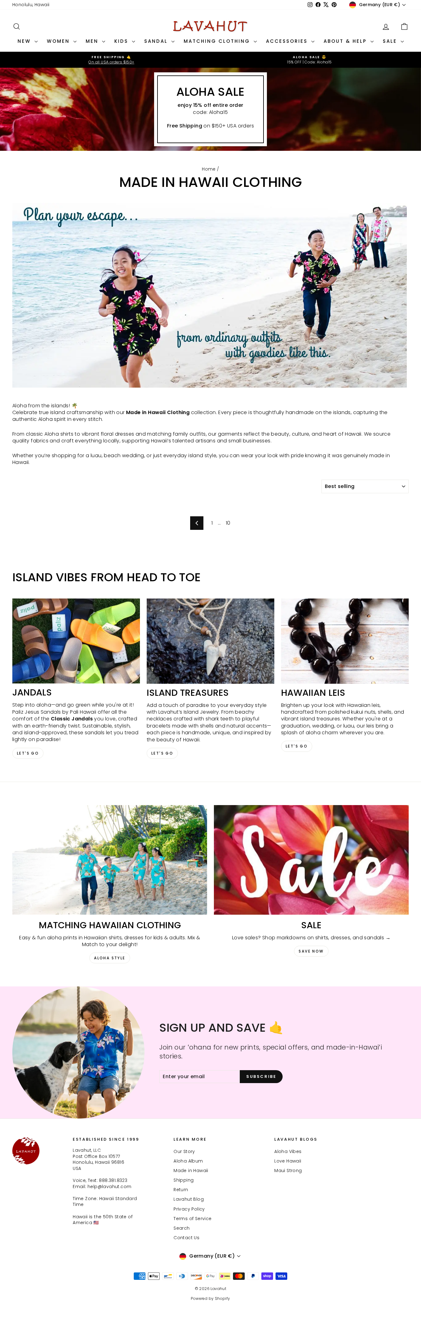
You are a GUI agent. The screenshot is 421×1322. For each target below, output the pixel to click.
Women (59, 41)
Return (181, 1190)
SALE (391, 41)
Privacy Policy (189, 1209)
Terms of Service (192, 1218)
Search (182, 1228)
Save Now (311, 951)
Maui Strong (288, 1170)
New (25, 41)
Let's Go (28, 753)
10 (228, 522)
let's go (162, 753)
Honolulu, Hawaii (30, 5)
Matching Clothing (218, 41)
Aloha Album (188, 1161)
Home (209, 169)
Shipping (184, 1180)
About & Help (346, 41)
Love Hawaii (287, 1161)
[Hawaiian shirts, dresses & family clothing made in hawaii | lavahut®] (210, 298)
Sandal (157, 41)
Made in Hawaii (191, 1170)
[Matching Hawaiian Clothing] (109, 860)
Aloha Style (109, 958)
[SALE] (311, 860)
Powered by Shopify (210, 1298)
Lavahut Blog (189, 1199)
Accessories (288, 41)
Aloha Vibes (287, 1151)
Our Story (184, 1151)
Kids (122, 41)
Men (93, 41)
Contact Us (186, 1238)
